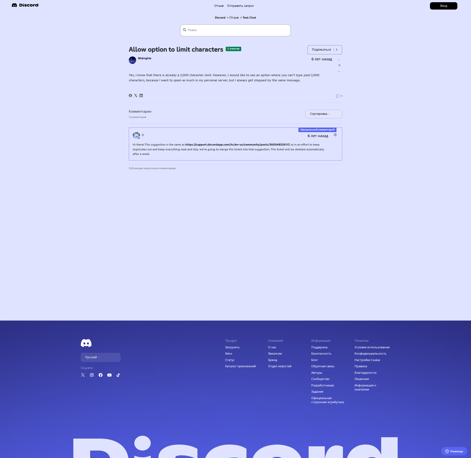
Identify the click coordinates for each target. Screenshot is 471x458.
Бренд (272, 360)
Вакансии (275, 353)
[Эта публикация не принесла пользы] (339, 71)
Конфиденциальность (371, 353)
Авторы (316, 372)
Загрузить (232, 347)
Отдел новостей (279, 366)
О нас (272, 347)
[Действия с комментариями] (335, 134)
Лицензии (362, 379)
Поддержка (319, 347)
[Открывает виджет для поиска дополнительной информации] (454, 451)
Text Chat (249, 17)
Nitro (228, 353)
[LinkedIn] (141, 95)
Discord (220, 17)
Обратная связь (322, 366)
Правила (361, 366)
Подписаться (321, 49)
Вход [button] (443, 5)
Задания (317, 391)
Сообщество (320, 379)
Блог (314, 360)
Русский (91, 357)
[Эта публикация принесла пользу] (339, 59)
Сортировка (319, 113)
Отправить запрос (240, 5)
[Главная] (25, 6)
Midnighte (144, 58)
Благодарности (365, 372)
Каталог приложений (240, 366)
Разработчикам (322, 385)
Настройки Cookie (367, 360)
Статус (230, 360)
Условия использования (372, 347)
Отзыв (219, 5)
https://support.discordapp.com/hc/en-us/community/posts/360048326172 (237, 144)
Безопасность (321, 353)
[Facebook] (130, 95)
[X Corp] (135, 95)
